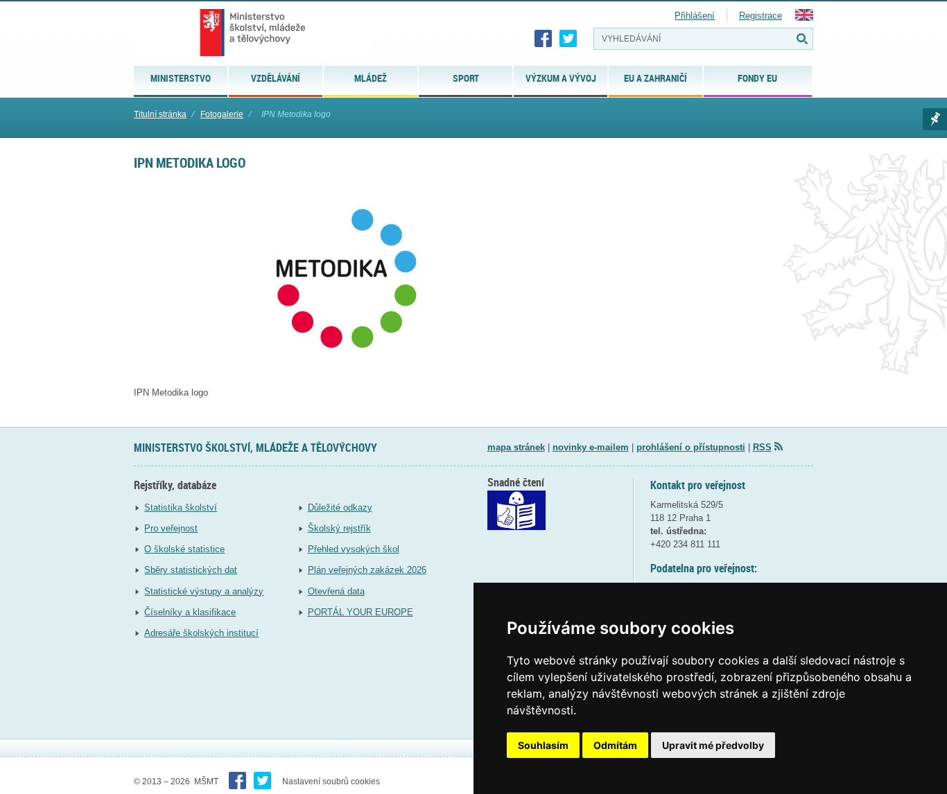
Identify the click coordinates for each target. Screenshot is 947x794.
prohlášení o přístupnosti (690, 447)
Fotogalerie (221, 114)
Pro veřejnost (171, 528)
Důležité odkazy (340, 507)
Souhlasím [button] (543, 745)
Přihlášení (695, 15)
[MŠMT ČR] (253, 32)
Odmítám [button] (615, 745)
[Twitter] (568, 39)
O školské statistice (184, 549)
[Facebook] (544, 39)
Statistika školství (180, 507)
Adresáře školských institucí (201, 633)
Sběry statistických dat (190, 570)
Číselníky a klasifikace (190, 612)
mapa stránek (516, 447)
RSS (762, 447)
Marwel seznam (935, 119)
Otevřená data (336, 591)
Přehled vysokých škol (353, 549)
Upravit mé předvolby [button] (713, 745)
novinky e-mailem (591, 447)
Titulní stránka (160, 114)
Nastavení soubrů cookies (331, 781)
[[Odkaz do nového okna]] (516, 527)
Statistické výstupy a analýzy (203, 591)
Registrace (760, 15)
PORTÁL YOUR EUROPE (360, 612)
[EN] (804, 17)
